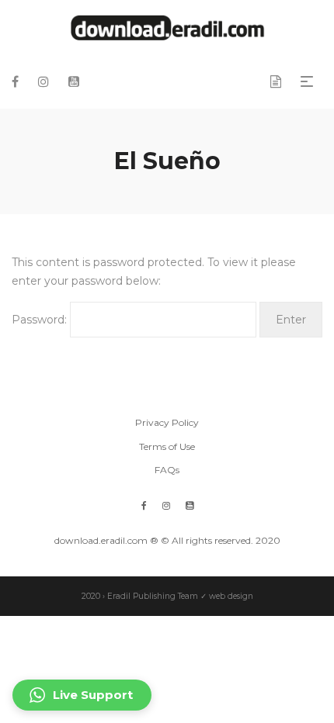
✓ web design (226, 596)
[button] (81, 695)
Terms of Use (167, 446)
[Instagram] (166, 505)
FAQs (167, 470)
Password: (41, 320)
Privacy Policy (167, 422)
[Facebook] (144, 505)
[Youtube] (189, 505)
